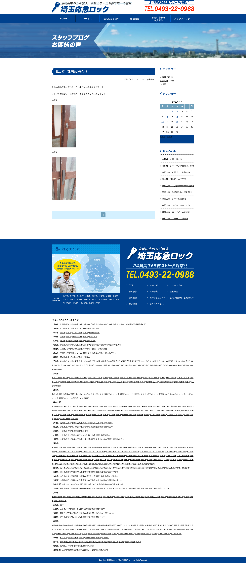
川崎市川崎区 (108, 410)
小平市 (106, 382)
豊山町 (106, 464)
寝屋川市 (69, 488)
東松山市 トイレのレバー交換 (176, 205)
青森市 (77, 328)
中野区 (145, 378)
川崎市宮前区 (149, 410)
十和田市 (89, 328)
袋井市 (186, 468)
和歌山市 (93, 484)
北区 (95, 378)
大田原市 (71, 353)
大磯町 (163, 415)
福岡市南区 (65, 525)
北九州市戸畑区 (68, 529)
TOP (131, 285)
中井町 (175, 415)
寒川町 (157, 415)
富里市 (74, 365)
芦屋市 (186, 497)
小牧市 (67, 464)
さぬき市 (101, 513)
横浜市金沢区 (109, 406)
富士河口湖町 (99, 435)
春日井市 (55, 464)
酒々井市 (68, 365)
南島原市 (105, 538)
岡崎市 (162, 456)
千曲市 (79, 439)
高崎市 (62, 357)
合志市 (115, 542)
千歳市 (93, 324)
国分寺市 (113, 382)
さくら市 (78, 353)
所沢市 (73, 394)
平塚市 (99, 415)
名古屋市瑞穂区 (119, 456)
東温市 (68, 517)
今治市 (79, 517)
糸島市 (111, 529)
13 (162, 121)
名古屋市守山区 (146, 451)
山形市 (87, 341)
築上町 (179, 534)
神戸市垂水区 (130, 497)
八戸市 (96, 328)
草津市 (98, 472)
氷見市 (62, 427)
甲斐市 (68, 435)
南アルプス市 (82, 435)
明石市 (63, 501)
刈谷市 (67, 460)
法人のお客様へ (157, 304)
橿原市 (115, 476)
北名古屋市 (99, 464)
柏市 (123, 365)
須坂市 (74, 439)
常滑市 (138, 460)
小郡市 (154, 529)
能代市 (68, 336)
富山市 (110, 427)
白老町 (111, 324)
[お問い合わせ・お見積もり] (159, 18)
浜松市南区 (122, 468)
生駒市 (68, 476)
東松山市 (55, 394)
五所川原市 (70, 328)
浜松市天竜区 (65, 468)
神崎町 (180, 365)
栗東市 (104, 472)
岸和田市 (144, 488)
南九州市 (99, 550)
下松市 (102, 509)
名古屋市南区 (143, 456)
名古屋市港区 (123, 451)
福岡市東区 (56, 525)
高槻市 (75, 488)
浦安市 (93, 365)
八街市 (182, 361)
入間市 (67, 394)
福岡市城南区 (116, 525)
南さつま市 (90, 550)
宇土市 (127, 542)
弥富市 (135, 464)
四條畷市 (82, 488)
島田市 (156, 468)
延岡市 (62, 546)
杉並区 (173, 378)
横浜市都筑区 (172, 406)
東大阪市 (106, 488)
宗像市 (116, 529)
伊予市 (62, 517)
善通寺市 (76, 513)
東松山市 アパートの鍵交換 (175, 218)
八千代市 (87, 365)
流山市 (165, 361)
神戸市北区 (67, 497)
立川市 (155, 382)
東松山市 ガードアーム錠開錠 (176, 212)
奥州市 (91, 333)
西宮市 (175, 497)
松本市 (104, 439)
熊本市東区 (93, 542)
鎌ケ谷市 (111, 365)
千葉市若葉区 (131, 361)
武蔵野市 (63, 382)
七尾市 (62, 431)
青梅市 (58, 386)
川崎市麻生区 (171, 410)
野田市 (171, 361)
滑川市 (74, 427)
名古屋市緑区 (170, 451)
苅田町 (120, 534)
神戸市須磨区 (119, 497)
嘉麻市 (58, 534)
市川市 (68, 361)
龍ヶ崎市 (97, 349)
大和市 (75, 415)
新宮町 (160, 534)
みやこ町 (166, 534)
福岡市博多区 (75, 525)
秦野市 (118, 415)
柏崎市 (74, 423)
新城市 (143, 460)
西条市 (85, 517)
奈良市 (62, 476)
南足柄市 (140, 415)
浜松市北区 (75, 468)
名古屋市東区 (97, 456)
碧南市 (85, 460)
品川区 (162, 378)
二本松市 (82, 345)
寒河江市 (69, 341)
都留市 (107, 435)
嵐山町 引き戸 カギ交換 (174, 179)
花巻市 (79, 333)
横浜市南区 (92, 410)
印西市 (135, 365)
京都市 (62, 480)
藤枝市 (151, 468)
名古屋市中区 (71, 447)
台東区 (71, 378)
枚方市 (62, 488)
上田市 (85, 439)
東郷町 (155, 460)
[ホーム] (63, 18)
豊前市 (90, 534)
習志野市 (75, 361)
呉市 (62, 505)
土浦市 (62, 349)
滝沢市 (62, 333)
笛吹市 (90, 435)
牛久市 (85, 349)
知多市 (126, 460)
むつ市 (62, 328)
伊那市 (115, 439)
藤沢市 (105, 415)
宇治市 (93, 480)
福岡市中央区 (106, 525)
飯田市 (121, 439)
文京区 (99, 378)
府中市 (125, 382)
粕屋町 (108, 534)
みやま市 (64, 534)
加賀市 (79, 431)
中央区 (130, 378)
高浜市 (79, 460)
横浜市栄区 (141, 406)
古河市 (74, 349)
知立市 (168, 456)
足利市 (102, 353)
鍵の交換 (133, 291)
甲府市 (74, 435)
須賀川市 (104, 345)
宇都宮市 (63, 353)
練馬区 (139, 378)
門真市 (168, 488)
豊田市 (90, 460)
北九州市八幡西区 (129, 525)
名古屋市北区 (61, 456)
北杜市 (62, 435)
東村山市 (100, 382)
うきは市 (77, 534)
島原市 (93, 538)
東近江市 (92, 472)
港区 (135, 378)
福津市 (177, 529)
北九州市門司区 (171, 525)
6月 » (169, 136)
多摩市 (136, 382)
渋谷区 (151, 378)
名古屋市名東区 (99, 451)
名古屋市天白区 (72, 456)
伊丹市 (180, 497)
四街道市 (88, 361)
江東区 (90, 378)
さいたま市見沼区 (118, 394)
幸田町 (160, 460)
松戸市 (159, 361)
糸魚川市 (86, 423)
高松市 (94, 513)
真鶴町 (67, 419)
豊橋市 (62, 460)
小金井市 (92, 382)
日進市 (96, 460)
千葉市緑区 (152, 361)
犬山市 (61, 464)
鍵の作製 (154, 285)
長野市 (68, 439)
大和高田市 (96, 476)
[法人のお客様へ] (111, 18)
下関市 (68, 509)
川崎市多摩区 (160, 410)
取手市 (91, 349)
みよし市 (180, 456)
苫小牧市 (99, 324)
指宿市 (105, 550)
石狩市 (68, 324)
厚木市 (69, 415)
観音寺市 (63, 513)
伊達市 (106, 324)
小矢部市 (92, 427)
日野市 (161, 382)
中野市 (62, 439)
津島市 (123, 464)
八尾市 (113, 488)
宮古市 (74, 333)
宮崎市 (79, 546)
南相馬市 (75, 345)
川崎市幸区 (118, 410)
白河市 (111, 345)
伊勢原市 (125, 415)
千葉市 (188, 361)
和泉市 (151, 488)
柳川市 (130, 529)
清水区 (135, 468)
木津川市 (118, 480)
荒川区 (65, 378)
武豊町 (179, 460)
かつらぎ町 (72, 484)
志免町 (103, 534)
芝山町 (150, 365)
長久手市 (103, 460)
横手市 (85, 336)
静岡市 (130, 468)
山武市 (156, 365)
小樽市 (81, 324)
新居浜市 (92, 517)
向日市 (79, 480)
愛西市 (129, 464)
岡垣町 (126, 534)
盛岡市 (68, 333)
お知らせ (151, 79)
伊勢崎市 (80, 357)
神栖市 (104, 349)
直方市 (165, 529)
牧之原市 (169, 468)
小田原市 (132, 415)
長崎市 (98, 538)
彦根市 (68, 472)
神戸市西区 (139, 497)
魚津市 (79, 427)
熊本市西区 (73, 542)
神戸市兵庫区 (97, 497)
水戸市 (68, 349)
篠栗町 (131, 534)
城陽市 (104, 480)
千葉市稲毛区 (110, 361)
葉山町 (146, 415)
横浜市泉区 (99, 406)
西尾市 (186, 456)
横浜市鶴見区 (183, 406)
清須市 (91, 464)
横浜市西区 (60, 410)
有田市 (112, 484)
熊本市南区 (102, 542)
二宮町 (169, 415)
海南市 (107, 484)
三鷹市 (56, 382)
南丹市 (68, 480)
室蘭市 (123, 324)
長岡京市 (86, 480)
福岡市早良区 (86, 525)
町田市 (142, 382)
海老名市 (81, 415)
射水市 (85, 427)
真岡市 (96, 353)
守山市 (79, 472)
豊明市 (73, 460)
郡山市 (98, 345)
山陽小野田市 (77, 509)
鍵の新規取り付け (158, 297)
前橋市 (68, 357)
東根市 (75, 341)
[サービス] (87, 18)
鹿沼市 (85, 353)
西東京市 (70, 382)
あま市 (140, 464)
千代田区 (123, 378)
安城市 (173, 456)
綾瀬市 (94, 415)
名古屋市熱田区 (144, 447)
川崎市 (99, 410)
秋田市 (74, 336)
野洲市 (85, 472)
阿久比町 (173, 460)
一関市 (97, 333)
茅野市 (110, 439)
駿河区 (145, 468)
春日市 (98, 529)
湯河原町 (74, 419)
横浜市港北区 (131, 406)
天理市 (83, 476)
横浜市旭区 (68, 406)
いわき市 (117, 345)
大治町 (146, 464)
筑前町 (143, 534)
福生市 (187, 382)
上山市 (93, 341)
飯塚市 (85, 529)
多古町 (175, 365)
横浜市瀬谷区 (151, 406)
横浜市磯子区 (89, 406)
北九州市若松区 (183, 525)
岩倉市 (86, 464)
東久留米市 (84, 382)
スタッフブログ (177, 285)
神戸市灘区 (76, 497)
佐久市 (98, 439)
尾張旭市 (79, 464)
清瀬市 (77, 382)
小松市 (74, 431)
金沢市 (68, 431)
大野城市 (123, 529)
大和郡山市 (76, 476)
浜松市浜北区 (85, 468)
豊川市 (56, 460)
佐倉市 (81, 361)
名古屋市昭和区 (94, 447)
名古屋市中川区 (119, 447)
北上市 (85, 333)
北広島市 (75, 324)
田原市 (149, 460)
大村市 (75, 538)
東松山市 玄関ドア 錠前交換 (176, 172)
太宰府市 (136, 529)
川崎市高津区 (139, 410)
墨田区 (77, 378)
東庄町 (54, 369)
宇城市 (132, 542)
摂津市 (156, 488)
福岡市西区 (96, 525)
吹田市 (89, 488)
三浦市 (56, 415)
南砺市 (104, 427)
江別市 (62, 324)
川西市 (163, 497)
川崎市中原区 (128, 410)
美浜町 (185, 460)
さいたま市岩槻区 (103, 394)
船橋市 (62, 361)
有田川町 (119, 484)
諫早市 (81, 538)
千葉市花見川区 (98, 361)
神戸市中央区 (86, 497)
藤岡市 (87, 357)
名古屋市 (55, 447)
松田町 (186, 415)
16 (177, 121)
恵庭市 (87, 324)
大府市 (120, 460)
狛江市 (186, 378)
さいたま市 (92, 394)
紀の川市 (80, 484)
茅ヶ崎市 (112, 415)
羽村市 (181, 382)
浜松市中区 (113, 468)
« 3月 (162, 136)
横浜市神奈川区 (58, 406)
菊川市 (175, 468)
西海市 (70, 538)
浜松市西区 (104, 468)
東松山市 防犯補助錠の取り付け (177, 192)
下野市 (113, 353)
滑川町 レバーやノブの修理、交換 (178, 166)
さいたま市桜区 (70, 398)
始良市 (64, 550)
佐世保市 (63, 538)
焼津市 (162, 468)
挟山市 (78, 394)
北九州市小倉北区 (157, 525)
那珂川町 (96, 534)
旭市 (191, 365)
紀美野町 (100, 484)
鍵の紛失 (154, 291)
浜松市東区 (95, 468)
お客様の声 (165, 77)
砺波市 (98, 427)
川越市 (84, 394)
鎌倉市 (186, 410)
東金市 (176, 361)
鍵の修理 (133, 304)
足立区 (54, 378)
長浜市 (62, 472)
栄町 (140, 365)
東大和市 (149, 382)
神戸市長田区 (108, 497)
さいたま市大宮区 (144, 394)
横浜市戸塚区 (161, 406)
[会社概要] (135, 18)
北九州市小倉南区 (143, 525)
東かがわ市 (109, 513)
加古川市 (57, 501)
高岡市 (68, 427)
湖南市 (110, 472)
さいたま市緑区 (170, 394)
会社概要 (174, 291)
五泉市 (79, 423)
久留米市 (78, 529)
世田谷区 (180, 378)
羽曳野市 (125, 488)
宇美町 (114, 534)
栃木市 (107, 353)
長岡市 (62, 423)
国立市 (119, 382)
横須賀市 (180, 410)
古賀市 (160, 529)
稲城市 (131, 382)
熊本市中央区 (83, 542)
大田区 (168, 378)
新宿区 (116, 378)
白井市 (118, 365)
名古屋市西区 (168, 447)
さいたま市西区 (158, 394)
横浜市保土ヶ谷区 (71, 410)
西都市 (74, 546)
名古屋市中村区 (74, 451)
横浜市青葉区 (78, 406)
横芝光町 (162, 365)
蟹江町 (152, 464)
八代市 (138, 542)
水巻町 (137, 534)
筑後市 (188, 529)
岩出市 (86, 484)
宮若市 (84, 534)
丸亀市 (83, 513)
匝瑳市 (169, 365)
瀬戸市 (109, 460)
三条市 (98, 423)
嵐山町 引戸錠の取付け (71, 71)
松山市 (74, 517)
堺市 (139, 488)
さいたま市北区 (131, 394)
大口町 (112, 464)
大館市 (62, 336)
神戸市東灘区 (149, 497)
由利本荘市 (93, 336)
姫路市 (54, 497)
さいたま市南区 (83, 398)
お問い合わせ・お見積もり (182, 297)
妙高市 (93, 423)
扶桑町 (118, 464)
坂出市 (89, 513)
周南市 (96, 509)
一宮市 (190, 460)
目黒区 (156, 378)
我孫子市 (128, 365)
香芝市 (89, 476)
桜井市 (103, 476)
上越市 (68, 423)
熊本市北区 (64, 542)
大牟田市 (91, 529)
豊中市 (100, 488)
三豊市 (70, 513)
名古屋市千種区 (62, 451)
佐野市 (90, 353)
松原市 (119, 488)
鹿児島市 (82, 550)
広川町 (173, 534)
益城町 (121, 542)
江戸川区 (83, 378)
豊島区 (111, 378)
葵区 (140, 468)
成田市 (144, 365)
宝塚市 (169, 497)
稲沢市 (73, 464)
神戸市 (59, 497)
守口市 (162, 488)
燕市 (103, 423)
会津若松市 (90, 345)
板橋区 (105, 378)
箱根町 (62, 419)
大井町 (180, 415)
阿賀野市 (109, 423)
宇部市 (85, 509)
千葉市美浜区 (120, 361)
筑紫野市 (104, 529)
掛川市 (181, 468)
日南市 (91, 546)
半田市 (132, 460)
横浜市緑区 (83, 410)
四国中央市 (100, 517)
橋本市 (64, 484)
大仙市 (79, 336)
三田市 (157, 497)
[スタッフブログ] (182, 18)
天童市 (81, 341)
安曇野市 (92, 439)
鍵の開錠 (133, 297)
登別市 (117, 324)
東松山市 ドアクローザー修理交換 (178, 185)
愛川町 (152, 415)
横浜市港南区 (120, 406)
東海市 (115, 460)
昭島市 (176, 382)
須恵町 (148, 534)
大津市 (74, 472)
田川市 (182, 529)
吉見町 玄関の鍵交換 (172, 159)
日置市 (75, 550)
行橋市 (143, 529)
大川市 (71, 534)
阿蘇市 (110, 542)
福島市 (68, 345)
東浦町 (166, 460)
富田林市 (133, 488)
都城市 (85, 546)
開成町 (56, 419)
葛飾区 (59, 378)
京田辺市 (110, 480)
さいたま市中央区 (184, 394)
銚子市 (59, 369)
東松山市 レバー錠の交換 (174, 198)
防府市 (90, 509)
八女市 (148, 529)
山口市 (62, 509)
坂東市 (79, 349)
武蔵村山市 (168, 382)
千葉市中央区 (142, 361)
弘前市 (83, 328)
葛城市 (109, 476)
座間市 (88, 415)
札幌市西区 (130, 324)
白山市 (85, 431)
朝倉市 (171, 529)
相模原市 (63, 415)
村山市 (62, 341)
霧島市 (70, 550)
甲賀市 (115, 472)
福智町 (154, 534)
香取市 (186, 365)
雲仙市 (87, 538)
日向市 (68, 546)
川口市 (61, 394)
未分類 (163, 84)
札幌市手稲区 (140, 324)
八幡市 (98, 480)
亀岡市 (74, 480)
